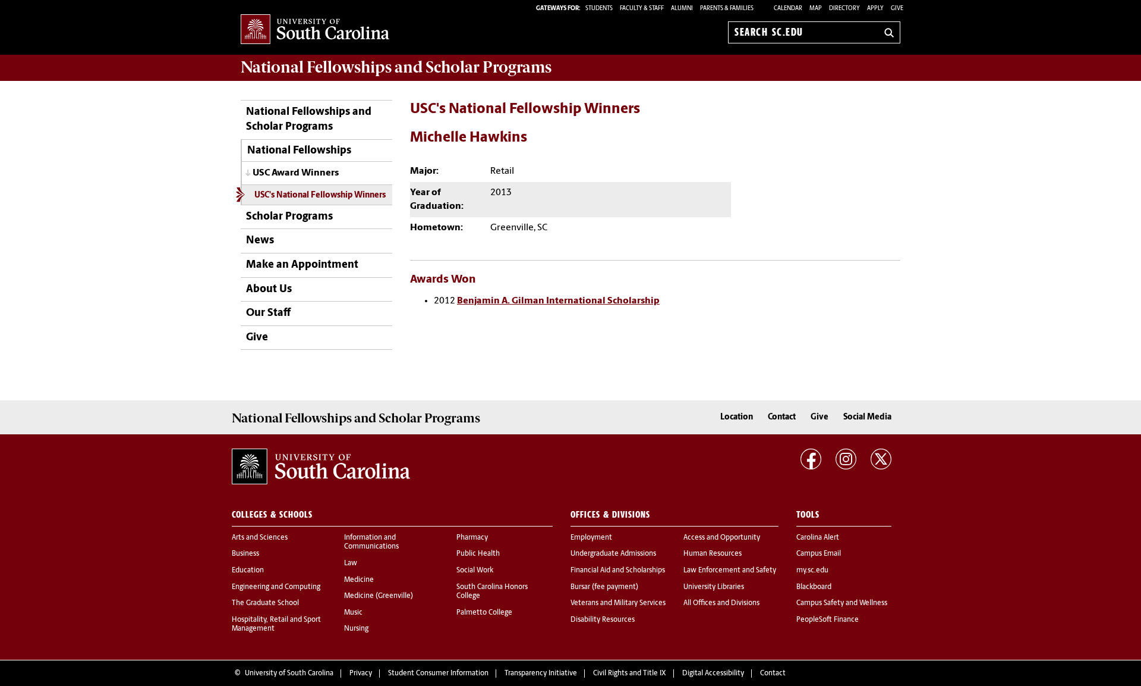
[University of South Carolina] (321, 466)
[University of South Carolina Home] (315, 30)
